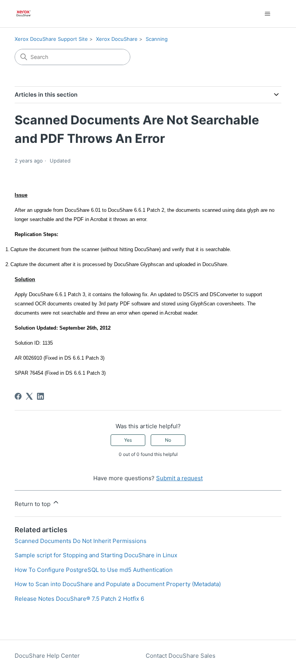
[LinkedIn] (40, 396)
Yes (128, 440)
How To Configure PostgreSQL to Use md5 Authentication (94, 569)
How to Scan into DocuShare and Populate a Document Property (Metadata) (118, 584)
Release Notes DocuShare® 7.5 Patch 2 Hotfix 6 (79, 598)
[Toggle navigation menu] (267, 14)
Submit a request (179, 478)
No (168, 440)
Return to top (33, 504)
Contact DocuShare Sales (180, 655)
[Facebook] (18, 396)
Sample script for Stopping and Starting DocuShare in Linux (96, 555)
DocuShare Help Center (47, 655)
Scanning (157, 39)
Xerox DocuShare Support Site (51, 39)
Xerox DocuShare (117, 39)
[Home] (24, 14)
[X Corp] (29, 396)
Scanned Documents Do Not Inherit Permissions (80, 541)
